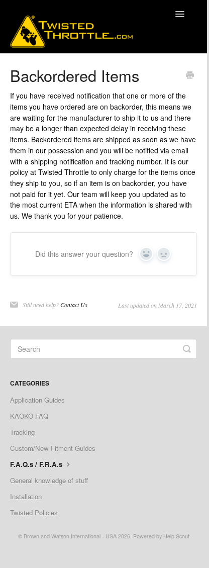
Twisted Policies (34, 512)
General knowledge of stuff (49, 480)
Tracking (22, 432)
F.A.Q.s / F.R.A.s (37, 464)
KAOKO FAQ (29, 416)
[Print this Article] (190, 75)
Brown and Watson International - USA (70, 536)
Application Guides (37, 400)
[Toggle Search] (187, 349)
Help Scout (176, 536)
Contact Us (73, 305)
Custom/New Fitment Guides (52, 448)
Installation (26, 496)
